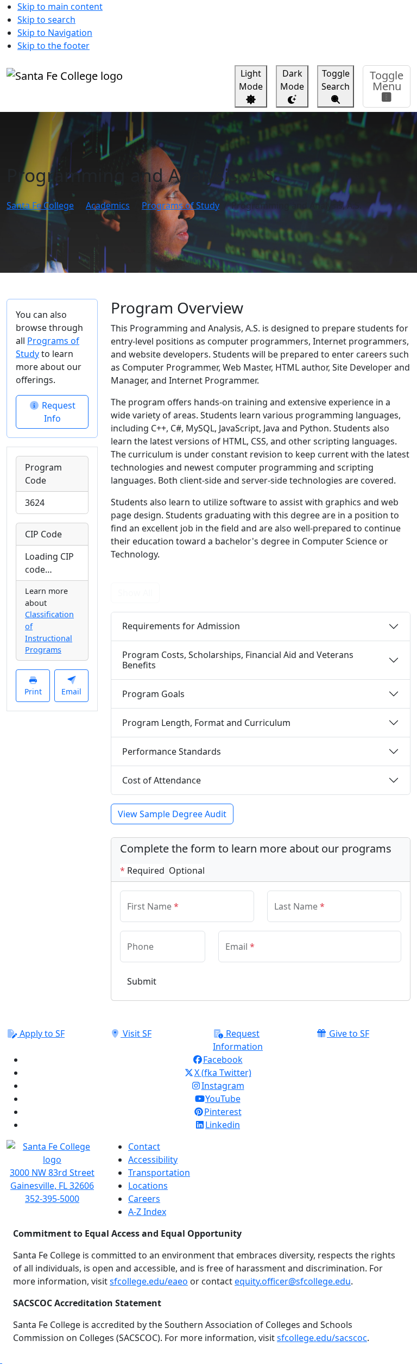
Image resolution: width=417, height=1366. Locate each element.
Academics (108, 205)
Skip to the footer (53, 46)
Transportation (159, 1173)
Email (71, 691)
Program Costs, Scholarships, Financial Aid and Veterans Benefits (237, 660)
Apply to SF (41, 1033)
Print (33, 691)
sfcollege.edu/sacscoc (322, 1338)
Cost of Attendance (161, 780)
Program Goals (153, 694)
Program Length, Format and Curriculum (206, 723)
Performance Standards (171, 751)
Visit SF (136, 1033)
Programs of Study (180, 205)
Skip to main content (60, 6)
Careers (144, 1199)
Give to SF (348, 1033)
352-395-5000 (52, 1199)
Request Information (238, 1039)
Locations (148, 1186)
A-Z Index (147, 1212)
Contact (144, 1146)
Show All (135, 593)
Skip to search (46, 20)
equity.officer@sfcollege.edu (293, 1281)
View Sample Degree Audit (172, 814)
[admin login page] (1, 1359)
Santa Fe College (40, 205)
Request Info (57, 411)
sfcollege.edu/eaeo (149, 1281)
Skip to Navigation (54, 33)
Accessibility (153, 1160)
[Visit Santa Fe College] (52, 1153)
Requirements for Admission (181, 626)
